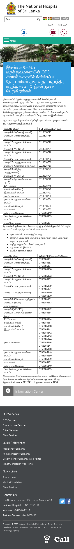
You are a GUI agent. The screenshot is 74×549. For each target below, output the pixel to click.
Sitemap (62, 25)
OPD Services (10, 420)
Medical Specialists (12, 482)
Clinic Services (10, 435)
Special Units (9, 477)
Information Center (28, 391)
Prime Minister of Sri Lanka (17, 453)
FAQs (51, 25)
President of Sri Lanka (14, 448)
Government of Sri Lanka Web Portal (22, 458)
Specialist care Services (14, 425)
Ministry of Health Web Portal (18, 463)
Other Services (10, 430)
